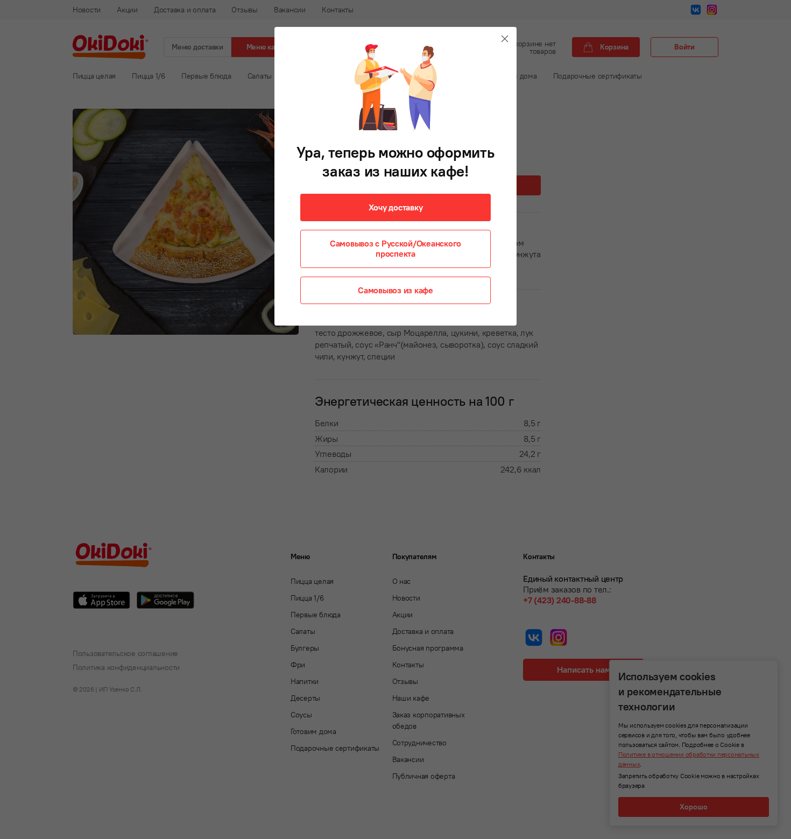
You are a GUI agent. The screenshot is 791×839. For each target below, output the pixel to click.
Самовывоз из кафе (395, 290)
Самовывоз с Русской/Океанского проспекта (395, 248)
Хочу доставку (396, 207)
